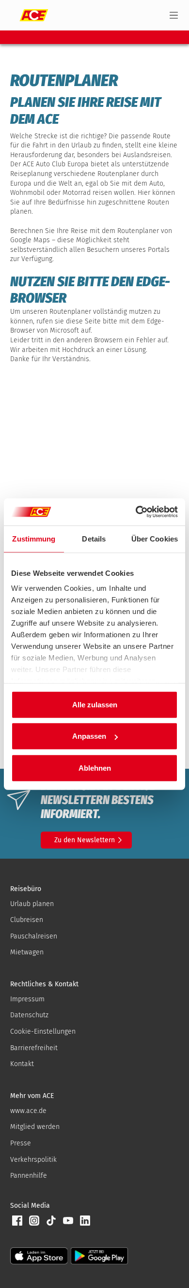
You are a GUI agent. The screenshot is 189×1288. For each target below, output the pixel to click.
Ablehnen (95, 767)
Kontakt (22, 1064)
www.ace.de (28, 1111)
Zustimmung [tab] (33, 538)
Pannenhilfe (28, 1175)
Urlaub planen (32, 904)
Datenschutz (29, 1015)
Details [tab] (94, 538)
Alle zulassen (94, 704)
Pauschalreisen (33, 936)
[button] (17, 1220)
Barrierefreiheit (34, 1048)
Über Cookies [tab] (154, 538)
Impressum (27, 999)
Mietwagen (27, 952)
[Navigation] (174, 15)
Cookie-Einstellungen (43, 1031)
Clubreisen (26, 920)
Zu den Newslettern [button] (84, 840)
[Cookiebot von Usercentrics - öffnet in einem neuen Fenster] (136, 512)
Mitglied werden (35, 1127)
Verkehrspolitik (33, 1160)
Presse (20, 1143)
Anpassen (89, 736)
